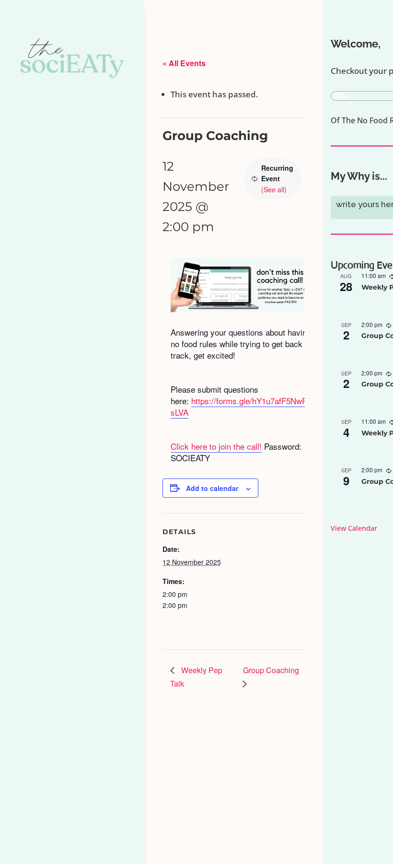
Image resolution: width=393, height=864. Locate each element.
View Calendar (354, 528)
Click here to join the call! (216, 446)
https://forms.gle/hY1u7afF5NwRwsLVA (242, 406)
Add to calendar (212, 488)
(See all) (274, 189)
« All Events (184, 63)
